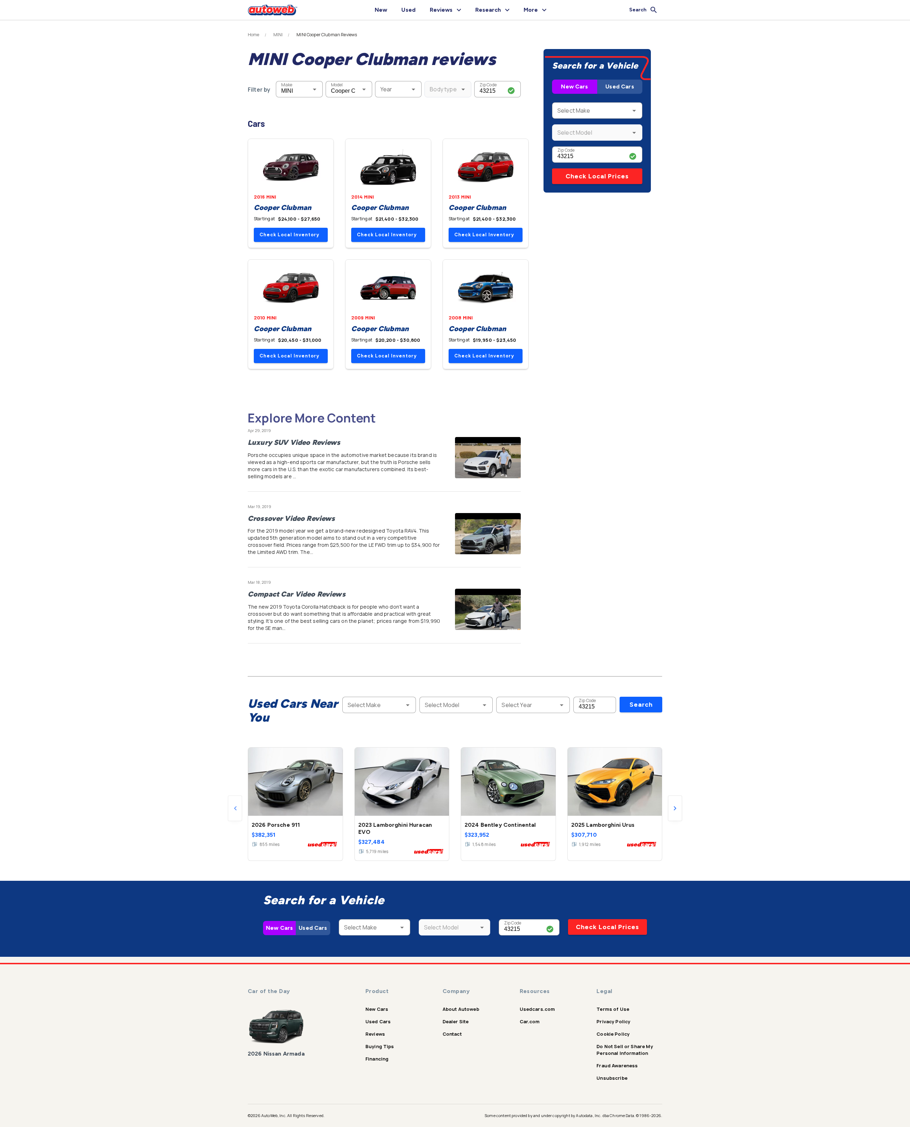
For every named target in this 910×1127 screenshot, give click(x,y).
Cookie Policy (613, 1034)
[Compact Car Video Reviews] (488, 609)
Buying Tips (379, 1046)
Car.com (530, 1021)
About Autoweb (461, 1009)
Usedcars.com (537, 1009)
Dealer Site (456, 1021)
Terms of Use (612, 1009)
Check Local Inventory (289, 234)
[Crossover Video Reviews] (488, 533)
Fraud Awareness (617, 1065)
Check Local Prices (597, 176)
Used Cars (619, 86)
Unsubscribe (611, 1078)
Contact (452, 1034)
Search (641, 704)
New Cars (574, 86)
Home (253, 35)
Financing (377, 1059)
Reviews (375, 1034)
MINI (278, 35)
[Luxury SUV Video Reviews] (488, 457)
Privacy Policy (613, 1021)
